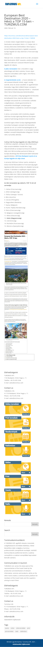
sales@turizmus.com (16, 383)
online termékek (20, 628)
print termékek (9, 631)
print (28, 628)
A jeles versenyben (10, 69)
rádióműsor (23, 631)
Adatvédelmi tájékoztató (12, 620)
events (7, 628)
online (12, 628)
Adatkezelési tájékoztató (21, 644)
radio (16, 631)
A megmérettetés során (12, 80)
